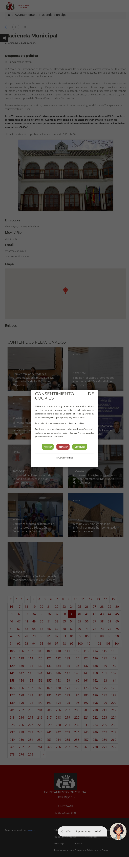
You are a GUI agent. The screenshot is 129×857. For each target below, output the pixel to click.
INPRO (70, 457)
